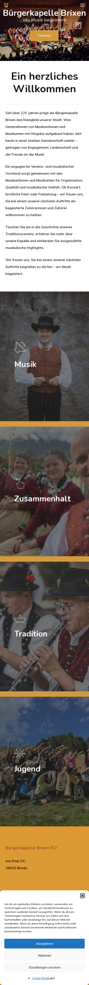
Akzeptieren (44, 943)
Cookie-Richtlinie (42, 978)
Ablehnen (44, 955)
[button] (82, 896)
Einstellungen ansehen (44, 967)
